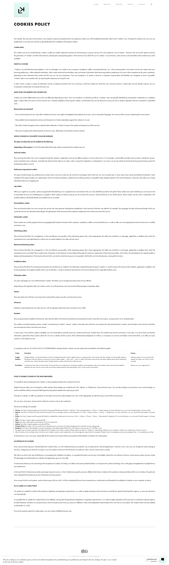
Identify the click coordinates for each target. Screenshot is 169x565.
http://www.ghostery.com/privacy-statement (120, 432)
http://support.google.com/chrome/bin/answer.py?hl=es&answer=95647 (46, 410)
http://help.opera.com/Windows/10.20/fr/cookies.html (40, 422)
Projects (107, 4)
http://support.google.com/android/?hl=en (37, 424)
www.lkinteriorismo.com (59, 286)
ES (151, 4)
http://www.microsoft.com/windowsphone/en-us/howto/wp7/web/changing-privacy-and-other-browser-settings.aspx (63, 426)
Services (119, 4)
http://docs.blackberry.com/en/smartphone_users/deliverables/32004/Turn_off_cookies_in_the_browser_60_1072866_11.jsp (63, 428)
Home (96, 4)
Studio (130, 4)
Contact (141, 4)
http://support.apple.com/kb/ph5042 (33, 420)
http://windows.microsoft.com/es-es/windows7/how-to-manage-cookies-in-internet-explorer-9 (52, 412)
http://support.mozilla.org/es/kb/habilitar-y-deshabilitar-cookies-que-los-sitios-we (48, 416)
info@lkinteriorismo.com (64, 511)
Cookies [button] (154, 561)
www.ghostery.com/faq (146, 432)
